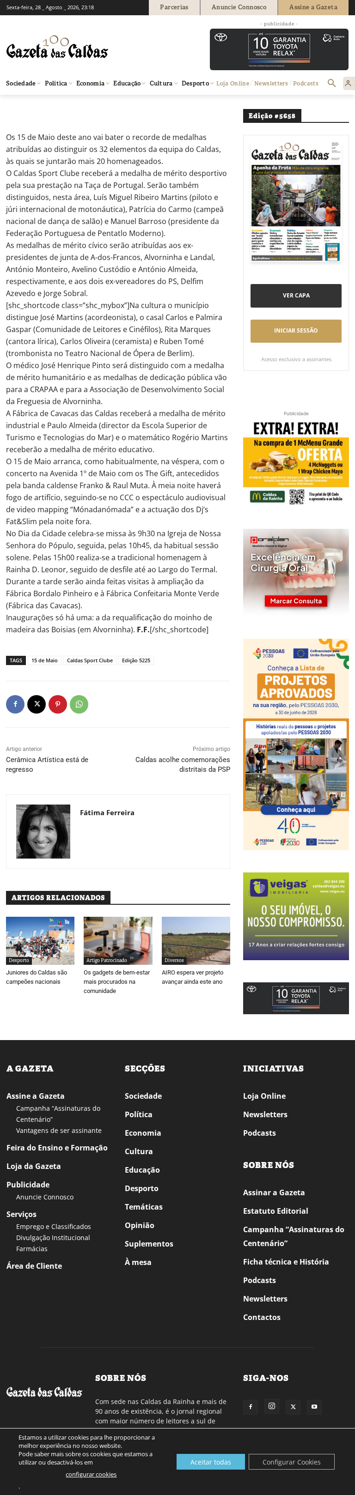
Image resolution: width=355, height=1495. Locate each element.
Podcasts (259, 1133)
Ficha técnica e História (286, 1262)
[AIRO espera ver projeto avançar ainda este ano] (196, 941)
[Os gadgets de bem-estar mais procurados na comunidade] (118, 941)
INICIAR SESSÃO (296, 330)
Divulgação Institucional (53, 1237)
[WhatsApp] (79, 704)
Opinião (139, 1225)
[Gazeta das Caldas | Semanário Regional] (94, 46)
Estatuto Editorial (275, 1211)
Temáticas (144, 1207)
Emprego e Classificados (53, 1226)
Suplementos (149, 1244)
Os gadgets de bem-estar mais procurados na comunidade (117, 981)
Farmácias (32, 1248)
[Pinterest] (58, 704)
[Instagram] (271, 1406)
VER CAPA (296, 295)
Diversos (44, 108)
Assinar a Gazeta (274, 1192)
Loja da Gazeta (33, 1166)
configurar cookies (91, 1474)
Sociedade (143, 1096)
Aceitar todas (210, 1462)
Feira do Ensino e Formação (57, 1148)
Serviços (21, 1214)
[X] (36, 704)
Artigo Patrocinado (106, 960)
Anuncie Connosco (44, 1196)
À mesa (138, 1262)
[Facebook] (15, 704)
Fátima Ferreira (107, 812)
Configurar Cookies (292, 1462)
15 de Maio (44, 660)
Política (139, 1114)
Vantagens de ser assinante (59, 1130)
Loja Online (264, 1096)
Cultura (139, 1151)
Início (20, 108)
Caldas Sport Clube (90, 660)
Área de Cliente (34, 1266)
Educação (142, 1170)
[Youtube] (314, 1407)
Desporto (19, 960)
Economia (143, 1133)
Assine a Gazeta (35, 1096)
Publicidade (27, 1185)
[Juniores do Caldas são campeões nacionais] (40, 941)
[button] (332, 84)
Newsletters (265, 1114)
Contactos (262, 1317)
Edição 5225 (136, 660)
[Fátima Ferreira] (43, 832)
